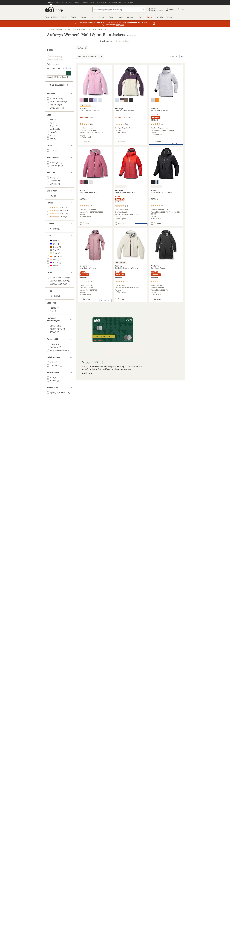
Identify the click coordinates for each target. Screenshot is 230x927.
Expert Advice (123, 41)
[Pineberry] (82, 100)
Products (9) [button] (106, 41)
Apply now (87, 373)
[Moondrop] (91, 100)
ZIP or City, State (53, 68)
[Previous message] (76, 23)
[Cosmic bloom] (122, 100)
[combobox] (119, 9)
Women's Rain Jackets (97, 29)
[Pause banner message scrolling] (153, 23)
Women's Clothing (63, 29)
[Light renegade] (82, 182)
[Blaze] (157, 100)
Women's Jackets (79, 29)
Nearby (68, 68)
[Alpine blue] (117, 100)
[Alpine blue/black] (157, 182)
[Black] (86, 100)
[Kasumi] (95, 100)
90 (182, 56)
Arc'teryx (50, 29)
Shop (59, 10)
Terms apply (125, 369)
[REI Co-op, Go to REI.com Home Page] (49, 9)
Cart (182, 10)
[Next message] (150, 23)
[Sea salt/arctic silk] (91, 182)
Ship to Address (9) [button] (59, 85)
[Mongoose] (126, 100)
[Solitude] (100, 100)
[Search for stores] (68, 73)
